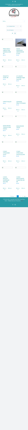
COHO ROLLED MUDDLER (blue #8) (6, 179)
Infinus (22, 200)
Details (10, 84)
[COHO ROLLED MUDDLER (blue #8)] (7, 171)
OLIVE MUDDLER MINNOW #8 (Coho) (20, 51)
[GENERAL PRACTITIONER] (20, 95)
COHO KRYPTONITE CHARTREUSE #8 (20, 179)
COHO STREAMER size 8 (6, 153)
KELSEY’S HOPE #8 (6, 76)
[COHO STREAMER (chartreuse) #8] (20, 145)
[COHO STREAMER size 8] (7, 145)
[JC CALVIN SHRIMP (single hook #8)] (20, 70)
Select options (5, 109)
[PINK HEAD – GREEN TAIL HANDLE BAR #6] (7, 43)
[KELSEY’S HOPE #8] (7, 70)
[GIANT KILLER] (7, 95)
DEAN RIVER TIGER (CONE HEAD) (7, 127)
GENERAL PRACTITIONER (21, 102)
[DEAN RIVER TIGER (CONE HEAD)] (7, 120)
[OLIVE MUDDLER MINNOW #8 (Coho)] (20, 43)
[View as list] (15, 33)
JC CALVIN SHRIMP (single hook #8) (20, 77)
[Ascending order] (20, 26)
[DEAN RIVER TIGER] (20, 120)
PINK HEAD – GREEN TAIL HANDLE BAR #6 (7, 51)
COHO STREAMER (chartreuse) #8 (20, 153)
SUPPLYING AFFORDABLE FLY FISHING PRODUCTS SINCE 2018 (15, 5)
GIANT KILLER (7, 101)
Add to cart (5, 61)
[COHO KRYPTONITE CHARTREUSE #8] (20, 171)
